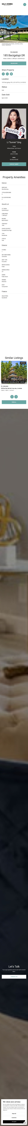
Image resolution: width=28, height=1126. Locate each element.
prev (12, 396)
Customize (14, 1117)
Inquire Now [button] (14, 63)
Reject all (14, 1113)
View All (14, 402)
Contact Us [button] (14, 976)
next (16, 396)
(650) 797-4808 (14, 154)
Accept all (14, 1121)
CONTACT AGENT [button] (14, 164)
